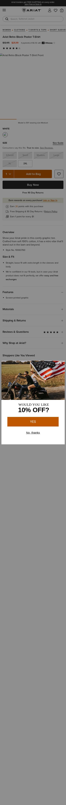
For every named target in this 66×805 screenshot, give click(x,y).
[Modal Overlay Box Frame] (33, 402)
